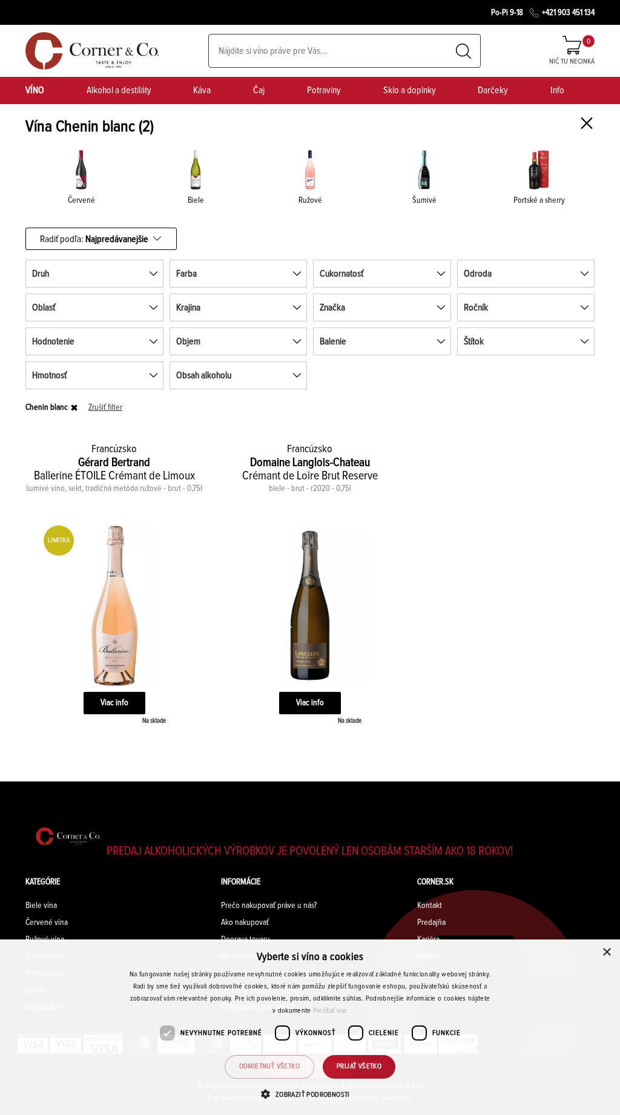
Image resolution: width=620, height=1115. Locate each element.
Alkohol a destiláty (119, 90)
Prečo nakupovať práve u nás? (269, 905)
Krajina (188, 307)
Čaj (259, 90)
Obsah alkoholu (203, 375)
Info (557, 90)
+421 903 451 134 (568, 12)
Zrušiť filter (105, 407)
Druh (40, 273)
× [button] (606, 952)
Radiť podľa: (94, 238)
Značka (332, 307)
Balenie (333, 341)
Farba (186, 273)
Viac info (114, 703)
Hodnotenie (53, 341)
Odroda (478, 273)
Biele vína (41, 905)
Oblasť (43, 307)
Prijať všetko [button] (359, 1066)
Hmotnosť (49, 375)
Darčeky (493, 90)
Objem (188, 341)
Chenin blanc (46, 407)
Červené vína (46, 922)
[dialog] (310, 1027)
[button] (309, 1094)
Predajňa (431, 922)
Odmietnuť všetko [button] (269, 1066)
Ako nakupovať (245, 922)
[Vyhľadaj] (463, 51)
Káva (202, 90)
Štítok (474, 341)
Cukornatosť (341, 273)
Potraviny (324, 90)
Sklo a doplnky (409, 90)
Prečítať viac (330, 1011)
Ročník (476, 307)
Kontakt (429, 905)
